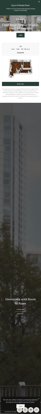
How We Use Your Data (10, 411)
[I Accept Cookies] (38, 398)
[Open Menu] (38, 19)
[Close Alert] (39, 2)
